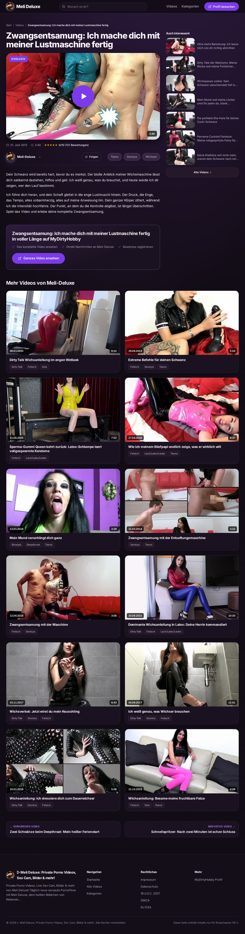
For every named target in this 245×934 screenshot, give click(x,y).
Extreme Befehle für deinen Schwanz (157, 360)
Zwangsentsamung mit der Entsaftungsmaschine (167, 538)
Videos (171, 6)
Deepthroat (33, 544)
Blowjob (16, 544)
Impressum (148, 879)
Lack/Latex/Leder (36, 457)
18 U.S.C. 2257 (150, 893)
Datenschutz (149, 886)
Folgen (93, 157)
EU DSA (146, 907)
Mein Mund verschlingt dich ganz (36, 538)
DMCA (145, 900)
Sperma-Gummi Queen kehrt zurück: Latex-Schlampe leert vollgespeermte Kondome (56, 449)
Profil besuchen (226, 7)
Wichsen (151, 156)
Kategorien (190, 6)
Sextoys (132, 156)
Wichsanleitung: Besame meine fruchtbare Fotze (166, 798)
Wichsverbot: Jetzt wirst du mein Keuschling (45, 711)
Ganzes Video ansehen (44, 259)
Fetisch (32, 366)
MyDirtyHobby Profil (217, 879)
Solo (44, 366)
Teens (114, 156)
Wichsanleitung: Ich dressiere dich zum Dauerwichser (52, 798)
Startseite (93, 879)
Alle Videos (202, 172)
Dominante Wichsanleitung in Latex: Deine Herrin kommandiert (177, 625)
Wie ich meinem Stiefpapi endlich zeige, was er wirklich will (174, 447)
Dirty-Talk (17, 366)
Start (8, 25)
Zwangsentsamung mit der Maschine (39, 625)
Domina (32, 718)
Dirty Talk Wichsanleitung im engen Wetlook (44, 360)
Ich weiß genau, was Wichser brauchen (159, 711)
